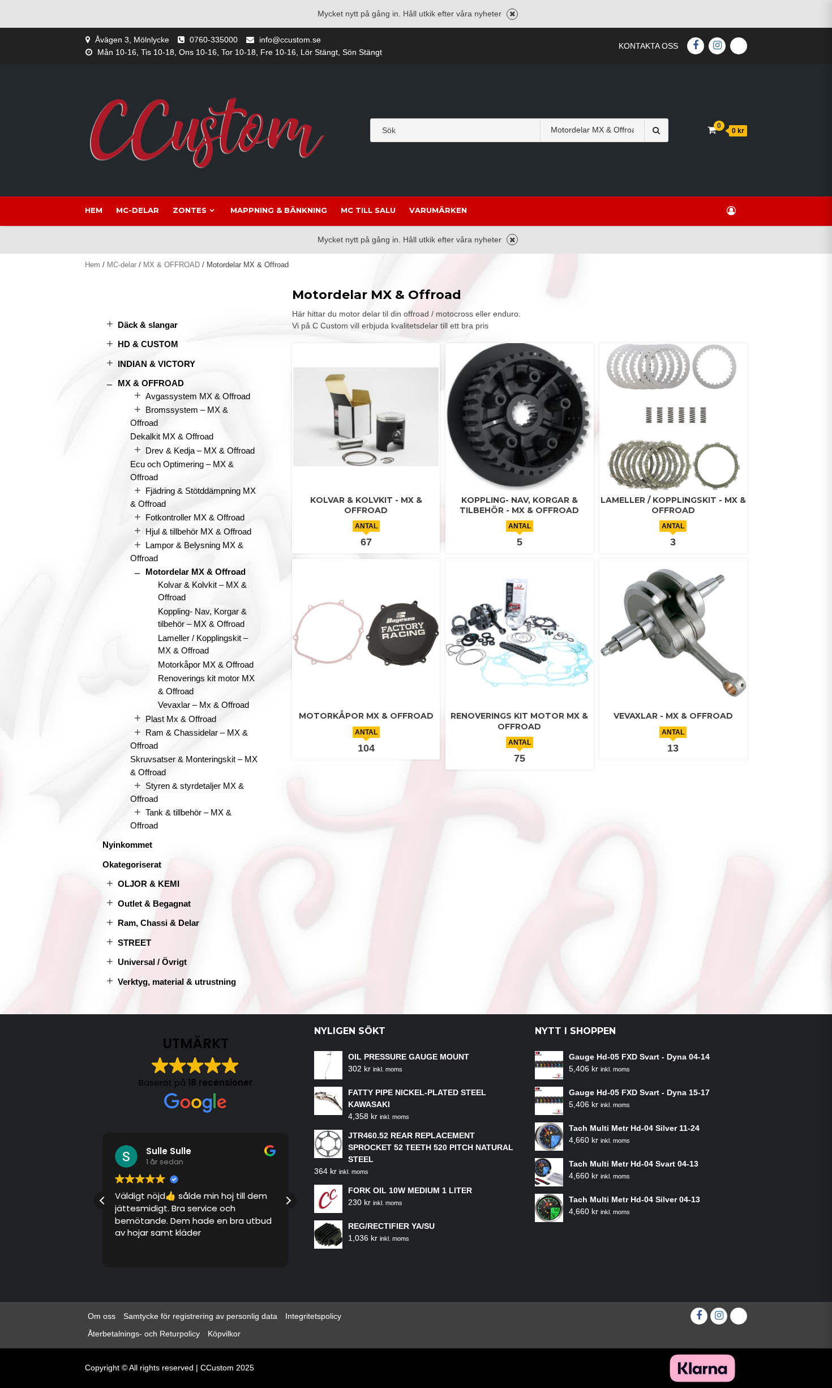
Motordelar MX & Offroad (195, 571)
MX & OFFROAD (171, 264)
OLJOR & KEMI (148, 884)
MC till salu (368, 210)
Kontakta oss (648, 45)
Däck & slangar (148, 325)
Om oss (101, 1316)
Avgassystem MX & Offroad (197, 396)
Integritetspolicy (313, 1316)
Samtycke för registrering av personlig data (200, 1316)
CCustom (217, 1367)
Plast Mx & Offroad (180, 719)
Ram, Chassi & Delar (158, 923)
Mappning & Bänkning (278, 210)
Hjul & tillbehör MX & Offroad (198, 531)
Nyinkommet (127, 844)
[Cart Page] (711, 130)
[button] (288, 1200)
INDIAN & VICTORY (156, 364)
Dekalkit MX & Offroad (171, 436)
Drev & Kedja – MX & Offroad (200, 450)
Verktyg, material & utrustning (177, 981)
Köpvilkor (224, 1333)
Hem (93, 210)
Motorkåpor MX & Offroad (206, 664)
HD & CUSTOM (148, 344)
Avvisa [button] (512, 14)
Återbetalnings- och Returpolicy (144, 1333)
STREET (134, 942)
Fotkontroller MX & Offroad (195, 517)
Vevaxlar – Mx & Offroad (203, 705)
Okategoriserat (131, 864)
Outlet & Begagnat (154, 903)
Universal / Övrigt (152, 962)
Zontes (190, 210)
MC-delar (137, 210)
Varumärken (438, 210)
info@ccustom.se (290, 39)
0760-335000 (214, 39)
